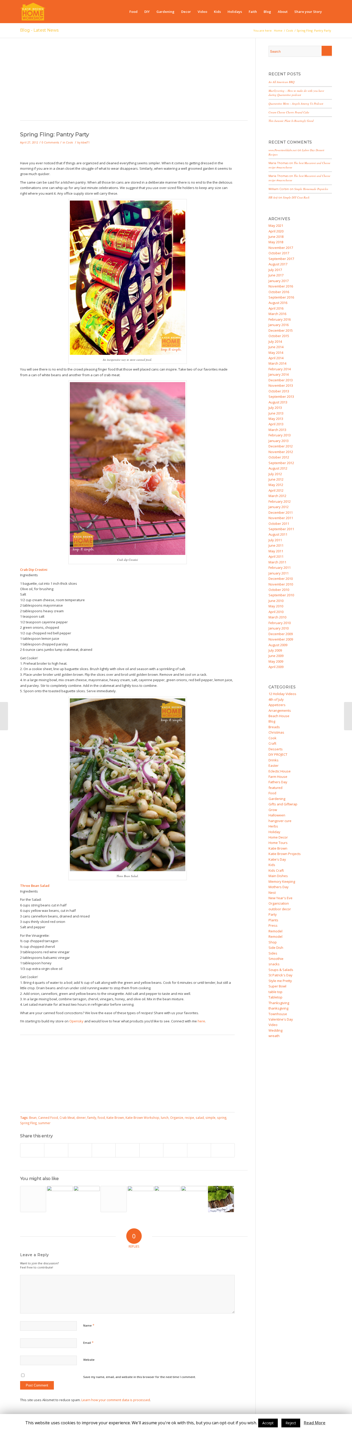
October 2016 (279, 292)
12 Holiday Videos (282, 693)
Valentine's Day (281, 1019)
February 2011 (280, 567)
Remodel (275, 931)
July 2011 (275, 540)
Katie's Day (277, 859)
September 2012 (281, 463)
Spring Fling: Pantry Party (54, 134)
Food (272, 793)
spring (221, 1117)
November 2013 (281, 385)
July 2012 (275, 474)
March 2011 (277, 562)
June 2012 (276, 479)
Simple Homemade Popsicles (311, 189)
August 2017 (278, 264)
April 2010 (276, 611)
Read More (314, 1423)
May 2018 (276, 242)
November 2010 (281, 584)
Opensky (76, 1021)
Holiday (274, 832)
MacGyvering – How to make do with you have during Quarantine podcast (296, 93)
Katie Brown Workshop (142, 1117)
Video (273, 1024)
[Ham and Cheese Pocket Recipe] (87, 1199)
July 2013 (275, 407)
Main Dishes (278, 875)
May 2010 (276, 606)
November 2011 (281, 518)
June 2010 (276, 600)
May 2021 (276, 225)
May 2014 (276, 352)
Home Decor (278, 837)
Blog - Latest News (39, 30)
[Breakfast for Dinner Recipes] (141, 1199)
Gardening (277, 798)
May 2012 (276, 484)
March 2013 (277, 429)
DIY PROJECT (278, 754)
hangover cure (280, 820)
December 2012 (281, 446)
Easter (274, 765)
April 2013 (276, 424)
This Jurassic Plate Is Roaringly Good (291, 121)
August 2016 (278, 302)
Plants (273, 920)
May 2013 (276, 418)
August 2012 (278, 468)
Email (88, 1342)
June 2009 (276, 655)
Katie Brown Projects (285, 853)
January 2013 (279, 440)
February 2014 (280, 369)
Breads (274, 727)
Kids (272, 864)
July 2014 (275, 341)
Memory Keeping (282, 881)
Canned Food (48, 1117)
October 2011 (279, 523)
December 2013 (281, 380)
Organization (279, 903)
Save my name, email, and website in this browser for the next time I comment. (139, 1377)
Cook (289, 30)
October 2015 (279, 336)
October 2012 (279, 457)
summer (44, 1123)
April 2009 (276, 666)
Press (273, 925)
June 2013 (276, 413)
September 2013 (281, 396)
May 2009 (276, 661)
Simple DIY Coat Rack (296, 197)
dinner (81, 1117)
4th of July (276, 699)
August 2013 (278, 402)
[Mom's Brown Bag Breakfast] (33, 1199)
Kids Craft (276, 870)
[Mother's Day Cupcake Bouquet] (113, 1199)
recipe (189, 1117)
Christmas (276, 732)
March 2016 (277, 313)
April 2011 (276, 556)
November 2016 (281, 286)
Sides (273, 953)
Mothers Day (279, 887)
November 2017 (281, 247)
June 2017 (276, 275)
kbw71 (85, 142)
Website (89, 1360)
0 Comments (50, 142)
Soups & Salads (281, 969)
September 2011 (281, 529)
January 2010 (279, 628)
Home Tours (278, 842)
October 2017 (279, 253)
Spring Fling (28, 1123)
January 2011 (279, 573)
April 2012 (276, 490)
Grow (273, 809)
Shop (273, 942)
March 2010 (277, 617)
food (101, 1117)
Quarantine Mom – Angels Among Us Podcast (296, 103)
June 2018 (276, 236)
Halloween (277, 815)
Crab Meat (67, 1117)
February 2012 (280, 501)
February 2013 (280, 435)
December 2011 (281, 512)
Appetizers (277, 705)
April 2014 (276, 358)
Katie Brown (115, 1117)
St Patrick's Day (280, 975)
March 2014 (277, 363)
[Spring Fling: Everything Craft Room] (4, 716)
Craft (272, 743)
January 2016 (279, 324)
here (201, 1021)
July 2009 (275, 650)
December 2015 (281, 330)
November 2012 (281, 451)
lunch (165, 1117)
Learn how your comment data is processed (115, 1400)
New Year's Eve (280, 898)
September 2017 (281, 258)
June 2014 (276, 347)
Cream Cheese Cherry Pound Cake (289, 112)
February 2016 (280, 319)
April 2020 (276, 231)
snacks (274, 964)
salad (200, 1117)
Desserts (276, 749)
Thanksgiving (279, 1003)
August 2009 (278, 645)
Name (88, 1325)
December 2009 (281, 634)
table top (275, 991)
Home (278, 30)
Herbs (273, 826)
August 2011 (278, 534)
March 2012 (277, 495)
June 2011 (276, 545)
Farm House (278, 776)
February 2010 (280, 622)
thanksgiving (278, 1008)
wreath (274, 1035)
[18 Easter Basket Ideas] (167, 1199)
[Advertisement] (134, 82)
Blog (272, 721)
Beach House (279, 716)
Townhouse (278, 1014)
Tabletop (275, 997)
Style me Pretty (280, 980)
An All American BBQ (282, 82)
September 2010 (281, 595)
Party (273, 914)
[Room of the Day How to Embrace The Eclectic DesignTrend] (194, 1199)
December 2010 (281, 578)
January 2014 (279, 374)
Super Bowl (277, 986)
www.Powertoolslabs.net (283, 150)
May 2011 (276, 551)
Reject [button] (291, 1422)
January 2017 (279, 280)
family (91, 1117)
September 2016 (281, 297)
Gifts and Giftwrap (283, 804)
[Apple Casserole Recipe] (60, 1199)
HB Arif (273, 197)
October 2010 (279, 589)
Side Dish (276, 947)
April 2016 (276, 308)
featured (275, 787)
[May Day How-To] (221, 1199)
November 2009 (281, 639)
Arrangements (280, 710)
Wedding (275, 1030)
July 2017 (275, 269)
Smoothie (276, 958)
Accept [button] (268, 1422)
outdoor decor (280, 909)
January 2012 (279, 507)
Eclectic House (280, 771)
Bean (33, 1117)
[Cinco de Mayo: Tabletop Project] (348, 716)
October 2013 (279, 391)
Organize (176, 1117)
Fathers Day (278, 782)
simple (210, 1117)
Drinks (274, 760)
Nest (272, 892)
